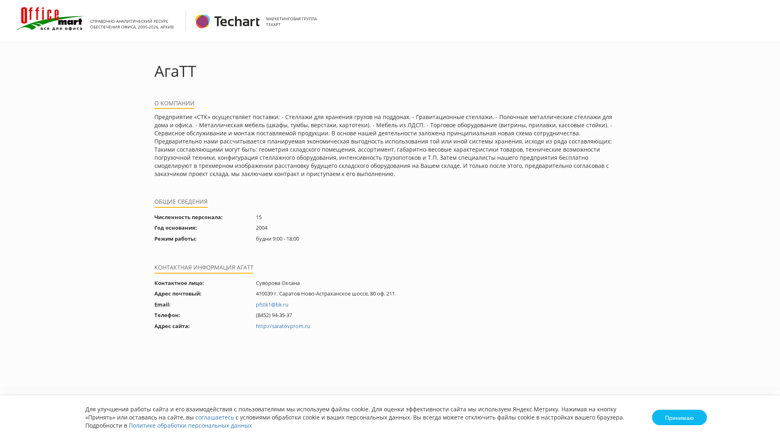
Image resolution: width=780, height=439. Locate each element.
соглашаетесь (214, 417)
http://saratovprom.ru (283, 326)
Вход (761, 25)
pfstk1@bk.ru (272, 304)
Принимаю (679, 417)
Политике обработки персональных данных (190, 425)
